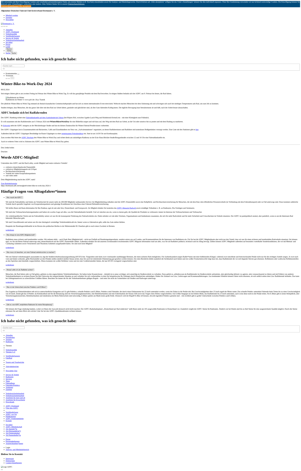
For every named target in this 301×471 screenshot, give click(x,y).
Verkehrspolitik (11, 34)
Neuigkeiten (10, 337)
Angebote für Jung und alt (15, 398)
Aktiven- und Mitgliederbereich (17, 450)
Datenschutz (10, 461)
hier (197, 130)
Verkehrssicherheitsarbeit (15, 40)
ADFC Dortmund (12, 32)
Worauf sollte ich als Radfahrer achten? (20, 270)
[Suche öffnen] (4, 26)
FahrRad (9, 358)
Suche (8, 53)
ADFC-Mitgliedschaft (14, 427)
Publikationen (11, 417)
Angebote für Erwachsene (15, 400)
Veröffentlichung (12, 412)
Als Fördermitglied (13, 433)
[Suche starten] (4, 68)
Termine (9, 340)
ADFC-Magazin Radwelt (126, 208)
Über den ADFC (12, 408)
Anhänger (9, 387)
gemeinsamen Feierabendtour (72, 134)
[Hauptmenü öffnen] (7, 26)
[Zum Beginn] (2, 469)
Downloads (10, 402)
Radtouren (9, 342)
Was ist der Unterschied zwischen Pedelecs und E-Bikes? (26, 287)
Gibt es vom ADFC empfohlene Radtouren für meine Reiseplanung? (29, 304)
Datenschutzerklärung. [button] (76, 4)
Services (9, 379)
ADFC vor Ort (11, 414)
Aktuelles (9, 30)
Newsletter (10, 20)
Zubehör (9, 390)
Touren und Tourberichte (15, 362)
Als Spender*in (11, 429)
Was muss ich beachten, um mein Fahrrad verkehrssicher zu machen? (31, 252)
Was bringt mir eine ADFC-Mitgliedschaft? (21, 235)
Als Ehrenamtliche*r (13, 431)
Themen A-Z (10, 352)
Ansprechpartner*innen (14, 443)
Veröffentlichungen (13, 36)
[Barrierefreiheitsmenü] (2, 26)
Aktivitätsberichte (12, 367)
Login (8, 47)
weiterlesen (10, 230)
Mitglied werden (12, 15)
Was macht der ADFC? (14, 197)
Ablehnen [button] (4, 6)
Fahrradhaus (10, 383)
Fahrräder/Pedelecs (13, 385)
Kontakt (9, 421)
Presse (8, 45)
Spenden (9, 18)
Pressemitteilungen (13, 441)
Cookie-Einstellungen (14, 463)
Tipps (8, 381)
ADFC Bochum (28, 138)
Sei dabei (9, 42)
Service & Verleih (12, 38)
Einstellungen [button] (13, 6)
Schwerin (6, 126)
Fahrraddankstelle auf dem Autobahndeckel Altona (44, 118)
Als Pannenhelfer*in (13, 435)
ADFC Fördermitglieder (15, 419)
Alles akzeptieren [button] (24, 6)
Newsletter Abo (11, 371)
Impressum (10, 459)
